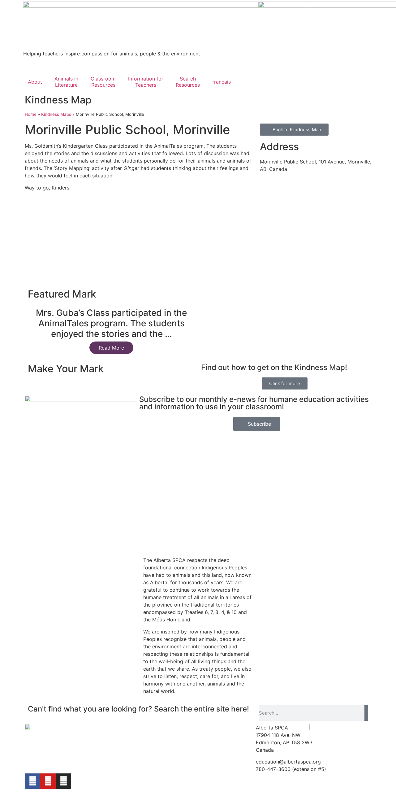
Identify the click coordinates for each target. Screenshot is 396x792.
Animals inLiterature (66, 82)
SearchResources (188, 82)
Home (31, 114)
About (35, 82)
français (221, 82)
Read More (111, 348)
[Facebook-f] (32, 781)
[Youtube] (48, 781)
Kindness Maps (56, 114)
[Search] (366, 713)
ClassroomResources (103, 82)
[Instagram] (63, 781)
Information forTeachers (145, 82)
